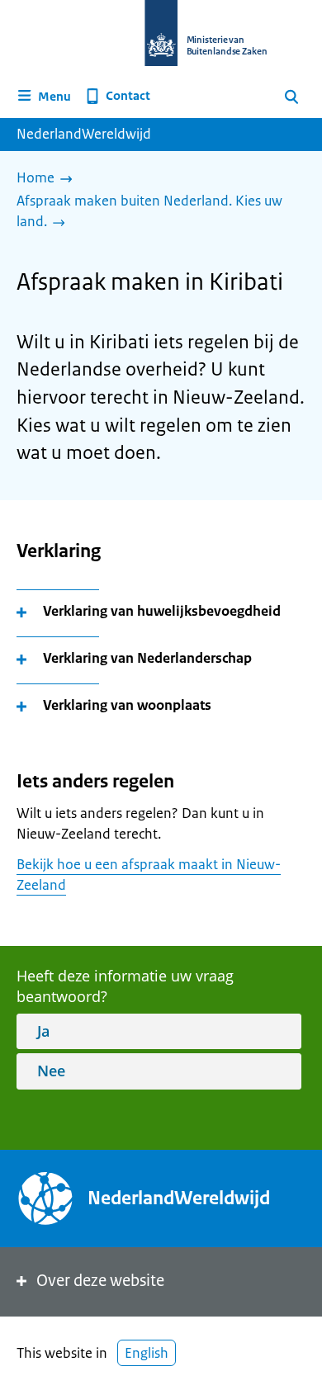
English (146, 1353)
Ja (43, 1031)
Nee (51, 1070)
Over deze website (100, 1280)
